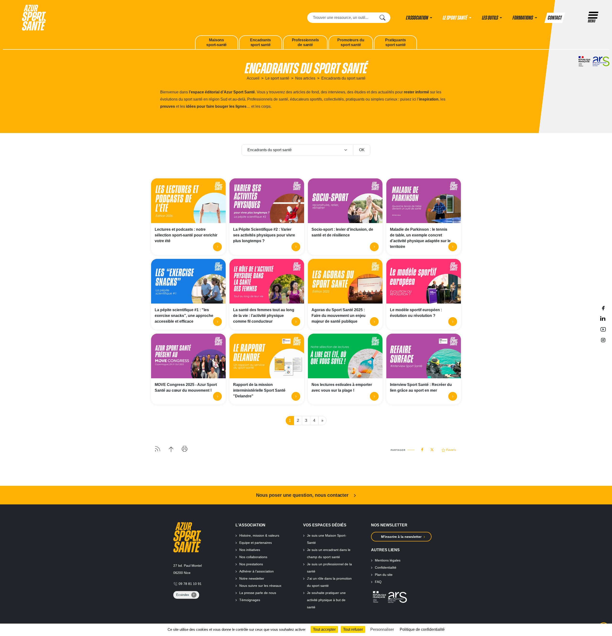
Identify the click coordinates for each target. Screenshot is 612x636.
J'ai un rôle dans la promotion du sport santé (329, 582)
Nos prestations (251, 564)
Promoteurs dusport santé (350, 42)
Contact (555, 18)
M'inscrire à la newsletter (401, 537)
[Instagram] (603, 340)
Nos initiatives (249, 550)
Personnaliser (382, 629)
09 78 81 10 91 (190, 584)
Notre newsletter (251, 578)
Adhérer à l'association (256, 571)
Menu (591, 21)
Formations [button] (523, 18)
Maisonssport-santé (216, 42)
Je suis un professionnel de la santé (329, 567)
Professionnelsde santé (305, 42)
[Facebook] (603, 308)
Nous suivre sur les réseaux (260, 586)
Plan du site (384, 575)
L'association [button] (417, 18)
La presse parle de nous (257, 593)
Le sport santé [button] (455, 18)
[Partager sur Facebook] (422, 448)
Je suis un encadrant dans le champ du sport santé (328, 553)
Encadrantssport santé (260, 42)
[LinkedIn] (603, 318)
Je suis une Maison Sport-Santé (326, 539)
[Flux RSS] (157, 448)
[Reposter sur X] (432, 448)
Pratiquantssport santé (395, 42)
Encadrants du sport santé (343, 78)
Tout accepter (324, 629)
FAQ (378, 582)
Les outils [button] (490, 18)
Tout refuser (353, 629)
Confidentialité (385, 567)
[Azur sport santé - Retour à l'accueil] (34, 17)
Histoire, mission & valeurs (259, 535)
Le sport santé (277, 78)
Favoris (451, 450)
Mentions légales (387, 560)
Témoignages (249, 600)
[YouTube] (603, 329)
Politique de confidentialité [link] (422, 629)
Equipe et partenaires (255, 543)
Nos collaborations (253, 557)
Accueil (253, 78)
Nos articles (305, 78)
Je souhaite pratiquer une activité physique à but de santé (326, 600)
